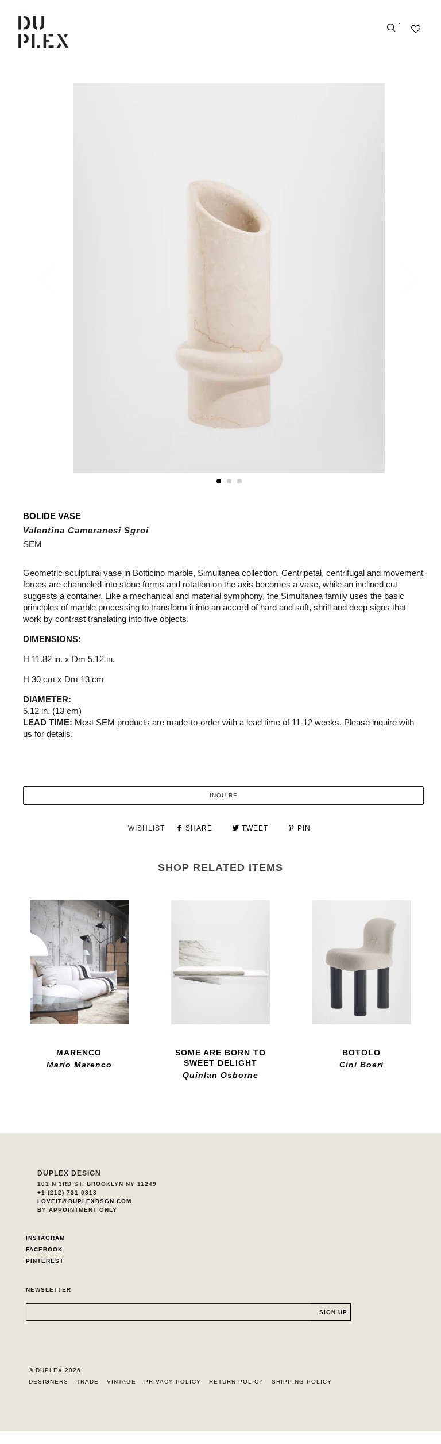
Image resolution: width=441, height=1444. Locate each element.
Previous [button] (54, 279)
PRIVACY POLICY (172, 1381)
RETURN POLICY (236, 1381)
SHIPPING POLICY (302, 1381)
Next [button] (403, 279)
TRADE (87, 1381)
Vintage (121, 1381)
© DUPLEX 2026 (55, 1370)
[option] (229, 278)
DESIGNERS (48, 1381)
